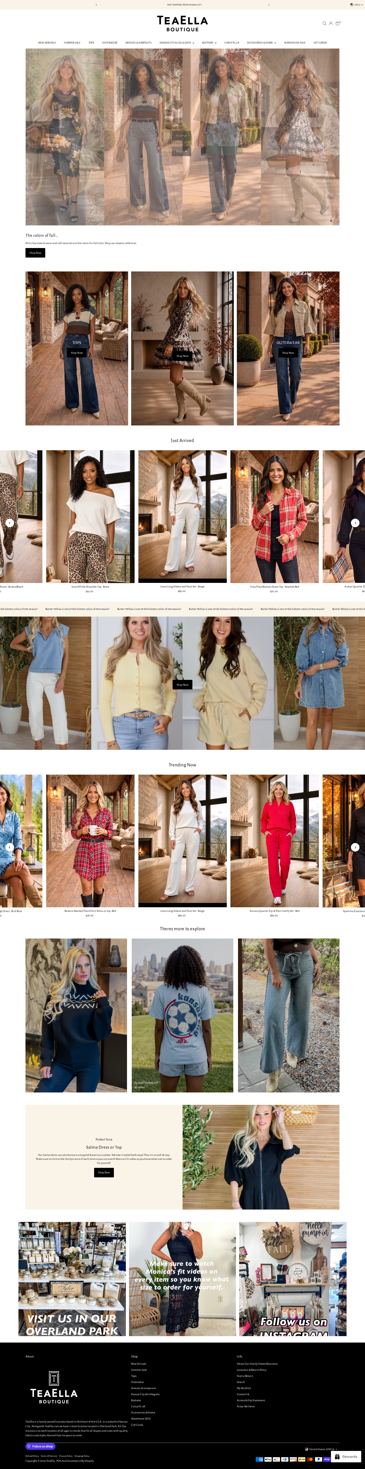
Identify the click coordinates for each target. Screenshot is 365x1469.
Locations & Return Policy (251, 1369)
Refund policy (32, 1456)
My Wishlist (244, 1388)
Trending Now (182, 765)
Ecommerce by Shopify (80, 1460)
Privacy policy (65, 1456)
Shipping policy (82, 1456)
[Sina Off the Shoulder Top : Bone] (90, 516)
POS (58, 1460)
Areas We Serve (246, 1406)
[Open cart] (338, 23)
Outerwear (109, 42)
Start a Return (245, 1376)
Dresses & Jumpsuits (138, 42)
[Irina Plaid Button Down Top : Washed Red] (274, 516)
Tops (91, 42)
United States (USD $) (322, 1449)
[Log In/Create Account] (330, 23)
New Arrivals (47, 42)
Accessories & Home (260, 42)
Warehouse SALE (295, 42)
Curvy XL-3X (232, 42)
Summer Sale (72, 42)
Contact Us (243, 1394)
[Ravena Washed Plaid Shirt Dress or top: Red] (90, 841)
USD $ (357, 5)
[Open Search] (324, 23)
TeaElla (50, 1460)
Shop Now (181, 151)
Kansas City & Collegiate (176, 42)
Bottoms (208, 42)
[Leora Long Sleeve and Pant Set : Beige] (182, 516)
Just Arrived (182, 440)
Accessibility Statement (251, 1400)
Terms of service (49, 1456)
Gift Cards (320, 42)
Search (241, 1382)
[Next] (268, 5)
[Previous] (96, 5)
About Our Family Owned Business (257, 1363)
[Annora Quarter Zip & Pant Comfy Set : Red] (274, 841)
